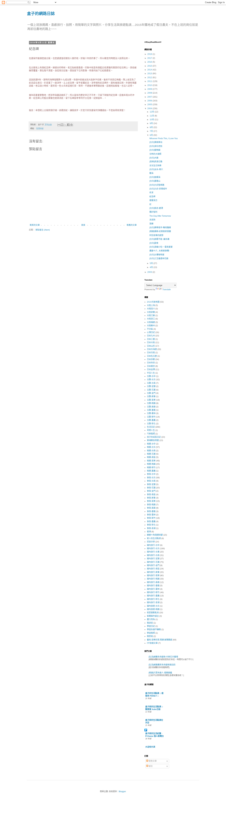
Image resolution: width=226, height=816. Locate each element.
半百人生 (151, 373)
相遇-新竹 (151, 467)
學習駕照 (151, 633)
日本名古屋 (152, 356)
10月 (152, 119)
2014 (150, 70)
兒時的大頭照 (155, 154)
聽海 (151, 173)
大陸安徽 (151, 312)
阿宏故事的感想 (156, 235)
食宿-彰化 (151, 525)
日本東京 (151, 366)
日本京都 (151, 359)
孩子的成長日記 (154, 437)
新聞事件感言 (153, 616)
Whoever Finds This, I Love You (163, 138)
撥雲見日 (153, 200)
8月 (151, 127)
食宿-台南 (151, 481)
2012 (150, 77)
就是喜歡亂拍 (153, 612)
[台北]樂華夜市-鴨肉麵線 (160, 227)
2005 (150, 104)
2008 (150, 93)
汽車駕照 (151, 434)
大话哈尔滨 (150, 747)
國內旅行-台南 (153, 555)
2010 (150, 85)
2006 (150, 101)
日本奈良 (151, 363)
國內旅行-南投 (153, 569)
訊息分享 (151, 542)
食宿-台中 (151, 474)
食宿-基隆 (151, 511)
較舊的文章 (132, 225)
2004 (150, 108)
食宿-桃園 (151, 504)
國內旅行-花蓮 (153, 562)
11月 (152, 116)
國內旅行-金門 (153, 565)
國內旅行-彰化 (153, 599)
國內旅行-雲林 (153, 589)
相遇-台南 (151, 450)
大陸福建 (151, 322)
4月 (151, 267)
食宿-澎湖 (151, 528)
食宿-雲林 (151, 515)
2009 (150, 89)
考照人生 (151, 430)
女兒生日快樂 (155, 165)
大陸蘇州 (151, 325)
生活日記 (40, 129)
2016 (150, 62)
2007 (150, 97)
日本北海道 (152, 349)
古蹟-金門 (151, 393)
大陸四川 (151, 309)
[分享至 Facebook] (68, 124)
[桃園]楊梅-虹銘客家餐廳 (160, 231)
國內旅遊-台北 (153, 606)
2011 (150, 81)
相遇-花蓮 (151, 454)
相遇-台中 (151, 444)
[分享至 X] (65, 124)
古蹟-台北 (151, 379)
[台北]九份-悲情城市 (158, 189)
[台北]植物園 (154, 150)
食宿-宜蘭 (151, 484)
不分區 (150, 329)
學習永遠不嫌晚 (154, 629)
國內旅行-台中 (153, 545)
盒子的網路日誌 (41, 13)
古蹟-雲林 (151, 413)
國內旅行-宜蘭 (153, 558)
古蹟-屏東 (151, 396)
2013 (150, 73)
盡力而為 (151, 619)
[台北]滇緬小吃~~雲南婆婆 (161, 247)
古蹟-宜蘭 (151, 386)
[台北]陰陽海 (154, 177)
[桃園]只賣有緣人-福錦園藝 (160, 673)
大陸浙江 (151, 319)
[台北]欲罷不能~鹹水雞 (159, 239)
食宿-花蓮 (151, 488)
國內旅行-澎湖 (153, 602)
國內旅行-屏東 (153, 572)
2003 (150, 272)
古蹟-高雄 (151, 407)
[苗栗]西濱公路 (155, 161)
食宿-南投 (151, 494)
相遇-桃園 (151, 464)
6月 (151, 135)
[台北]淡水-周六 (156, 169)
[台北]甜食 (153, 243)
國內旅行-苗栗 (153, 575)
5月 (151, 263)
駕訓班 (150, 623)
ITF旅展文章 (152, 643)
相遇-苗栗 (151, 461)
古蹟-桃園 (151, 403)
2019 (150, 54)
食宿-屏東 (151, 498)
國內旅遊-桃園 (153, 609)
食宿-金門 (151, 491)
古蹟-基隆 (151, 410)
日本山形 (151, 346)
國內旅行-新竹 (153, 592)
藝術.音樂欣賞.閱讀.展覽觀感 (159, 640)
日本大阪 (151, 342)
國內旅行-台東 (153, 552)
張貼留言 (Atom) (42, 230)
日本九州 (151, 336)
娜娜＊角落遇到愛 (155, 535)
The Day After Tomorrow (160, 216)
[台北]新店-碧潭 (156, 208)
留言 (150, 766)
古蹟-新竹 (151, 417)
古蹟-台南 (151, 383)
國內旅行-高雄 (153, 582)
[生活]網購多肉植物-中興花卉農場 (163, 657)
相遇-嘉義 (151, 471)
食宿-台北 (151, 477)
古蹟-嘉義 (151, 420)
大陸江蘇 (151, 315)
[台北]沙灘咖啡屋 (156, 255)
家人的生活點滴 (154, 538)
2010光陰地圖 (153, 302)
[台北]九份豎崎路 (156, 185)
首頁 (83, 225)
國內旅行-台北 (153, 548)
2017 (150, 58)
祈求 (151, 192)
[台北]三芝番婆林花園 (158, 258)
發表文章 (152, 761)
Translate (166, 289)
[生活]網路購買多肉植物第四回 (162, 665)
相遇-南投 (151, 457)
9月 (151, 123)
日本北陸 (151, 352)
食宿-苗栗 (151, 501)
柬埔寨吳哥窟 (153, 440)
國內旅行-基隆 (153, 585)
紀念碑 (152, 196)
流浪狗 (152, 220)
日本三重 (151, 339)
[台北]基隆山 (154, 181)
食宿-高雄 (151, 508)
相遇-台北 (151, 447)
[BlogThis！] (62, 124)
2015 (150, 66)
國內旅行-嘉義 (153, 596)
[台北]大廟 (153, 158)
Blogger (122, 791)
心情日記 (151, 332)
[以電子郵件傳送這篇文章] (59, 124)
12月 (152, 112)
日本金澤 (151, 369)
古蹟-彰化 (151, 423)
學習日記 (151, 626)
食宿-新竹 (151, 518)
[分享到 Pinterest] (71, 124)
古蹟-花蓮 (151, 390)
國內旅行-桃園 (153, 579)
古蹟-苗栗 (151, 400)
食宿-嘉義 (151, 521)
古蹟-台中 (151, 376)
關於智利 (153, 212)
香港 (149, 531)
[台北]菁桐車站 (155, 142)
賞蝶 (151, 224)
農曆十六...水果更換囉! (159, 251)
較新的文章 (35, 225)
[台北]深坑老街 (155, 146)
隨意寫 (150, 636)
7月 (151, 131)
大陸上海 (151, 305)
